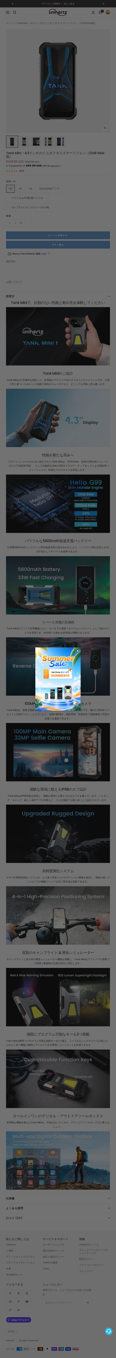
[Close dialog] (77, 651)
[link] (58, 679)
